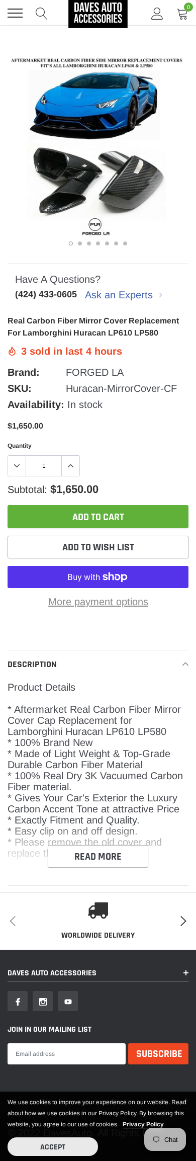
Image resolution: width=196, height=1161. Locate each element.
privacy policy (143, 1124)
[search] (42, 13)
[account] (157, 13)
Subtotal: (27, 489)
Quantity (20, 445)
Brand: (24, 372)
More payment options (98, 601)
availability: (36, 404)
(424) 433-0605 (46, 294)
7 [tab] (125, 243)
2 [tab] (80, 243)
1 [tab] (71, 243)
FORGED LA (95, 372)
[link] (18, 1001)
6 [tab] (116, 243)
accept (52, 1147)
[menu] (15, 13)
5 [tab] (107, 243)
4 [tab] (98, 243)
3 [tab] (89, 243)
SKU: (20, 388)
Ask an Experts (120, 295)
